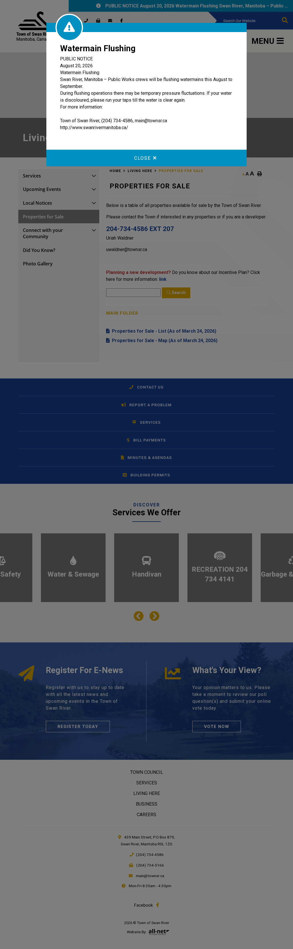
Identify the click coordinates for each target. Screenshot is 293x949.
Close (142, 158)
